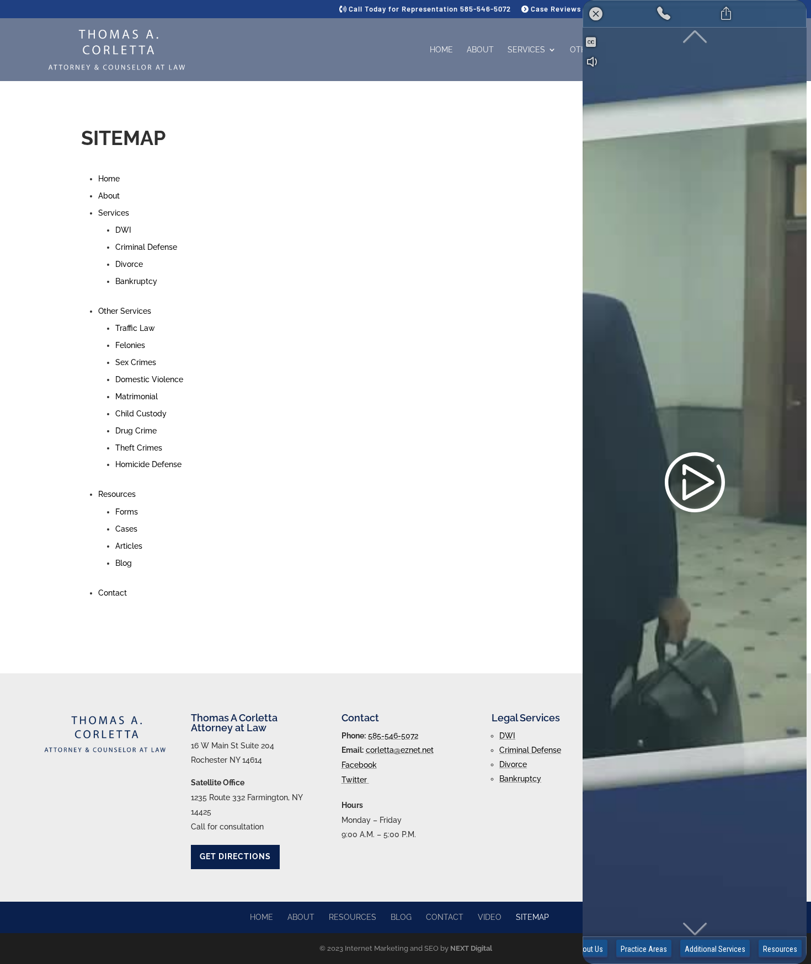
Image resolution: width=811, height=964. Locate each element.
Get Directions (235, 856)
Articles (128, 546)
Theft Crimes (138, 447)
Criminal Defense (146, 247)
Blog (123, 563)
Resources (117, 494)
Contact (112, 592)
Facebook (359, 765)
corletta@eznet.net (400, 750)
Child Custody (141, 413)
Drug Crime (136, 430)
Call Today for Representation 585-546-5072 (428, 9)
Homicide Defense (148, 464)
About (480, 50)
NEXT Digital (471, 948)
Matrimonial (136, 396)
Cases (126, 528)
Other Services (124, 311)
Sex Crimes (135, 362)
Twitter (355, 779)
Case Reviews (555, 9)
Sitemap (532, 917)
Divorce (129, 264)
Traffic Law (135, 328)
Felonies (130, 345)
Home (441, 50)
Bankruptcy (136, 281)
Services (526, 50)
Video (489, 917)
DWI (123, 230)
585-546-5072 (393, 735)
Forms (126, 511)
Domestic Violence (149, 379)
